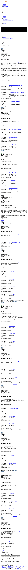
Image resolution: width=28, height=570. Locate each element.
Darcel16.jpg (12, 271)
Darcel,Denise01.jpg (13, 180)
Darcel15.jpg (12, 279)
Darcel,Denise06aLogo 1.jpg (15, 85)
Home (4, 4)
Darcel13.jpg (12, 286)
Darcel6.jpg (11, 455)
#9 (18, 399)
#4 (18, 207)
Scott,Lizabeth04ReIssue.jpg (15, 129)
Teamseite (24, 566)
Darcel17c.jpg (12, 326)
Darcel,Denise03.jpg (13, 144)
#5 (18, 234)
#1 (18, 62)
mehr (4, 7)
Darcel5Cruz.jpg (12, 463)
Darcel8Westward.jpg (13, 408)
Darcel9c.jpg (12, 416)
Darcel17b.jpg (12, 333)
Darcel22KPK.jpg (13, 501)
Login (4, 23)
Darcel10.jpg (12, 369)
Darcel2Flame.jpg (13, 377)
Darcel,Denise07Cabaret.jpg (15, 101)
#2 (18, 121)
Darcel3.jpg (11, 541)
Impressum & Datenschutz (7, 567)
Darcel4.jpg (11, 493)
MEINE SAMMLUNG (11, 9)
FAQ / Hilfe (18, 566)
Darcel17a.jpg (12, 341)
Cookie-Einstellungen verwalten (7, 566)
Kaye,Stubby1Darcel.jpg (14, 242)
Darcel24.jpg (12, 508)
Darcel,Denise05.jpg (13, 172)
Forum (4, 5)
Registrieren (5, 6)
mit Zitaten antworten (15, 556)
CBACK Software (21, 568)
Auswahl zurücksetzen (5, 556)
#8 (18, 361)
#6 (18, 262)
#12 (19, 531)
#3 (18, 164)
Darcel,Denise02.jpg (13, 137)
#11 (19, 485)
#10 (19, 446)
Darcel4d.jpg (12, 423)
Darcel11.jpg (12, 294)
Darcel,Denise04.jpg (13, 188)
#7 (18, 316)
